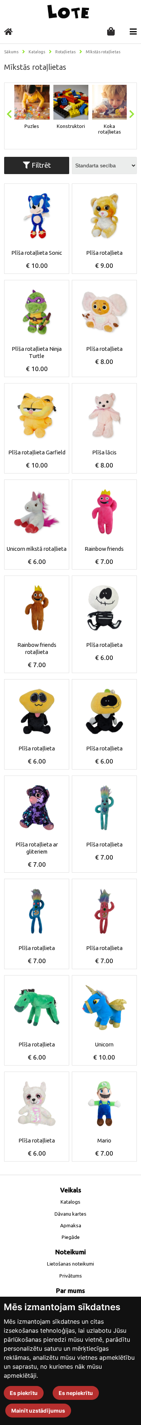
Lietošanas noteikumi (70, 1264)
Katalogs (37, 52)
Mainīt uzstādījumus (38, 1410)
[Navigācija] (133, 32)
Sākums (11, 52)
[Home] (8, 31)
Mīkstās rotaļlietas (103, 52)
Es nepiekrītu (76, 1393)
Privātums (70, 1276)
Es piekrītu (24, 1393)
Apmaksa (70, 1225)
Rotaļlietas (65, 52)
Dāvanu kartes (70, 1214)
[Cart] (111, 32)
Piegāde (71, 1237)
